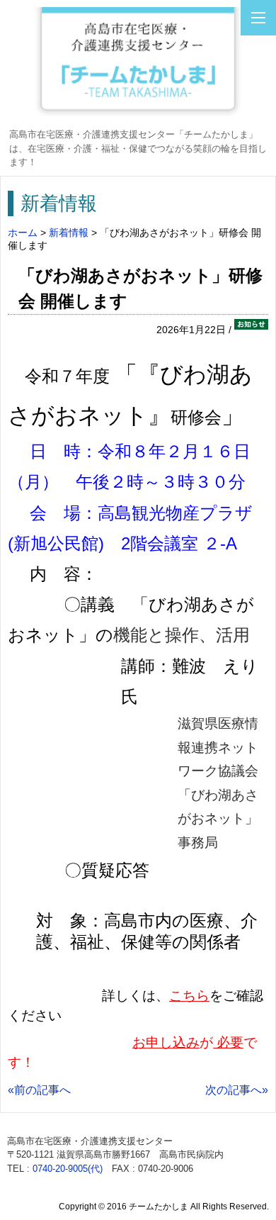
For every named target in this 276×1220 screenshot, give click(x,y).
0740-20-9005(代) (68, 1168)
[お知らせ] (251, 329)
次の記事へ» (236, 1090)
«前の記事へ (39, 1090)
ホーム (23, 233)
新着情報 (68, 233)
